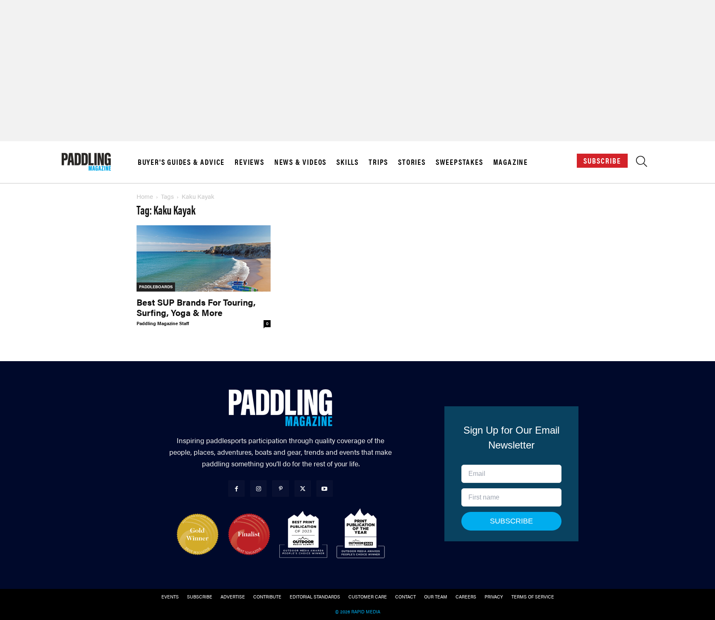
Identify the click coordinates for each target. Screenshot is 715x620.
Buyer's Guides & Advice (181, 162)
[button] (641, 163)
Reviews (249, 162)
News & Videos (300, 162)
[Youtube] (325, 488)
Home (145, 196)
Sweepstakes (459, 162)
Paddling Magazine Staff (163, 323)
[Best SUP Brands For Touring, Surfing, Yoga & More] (204, 258)
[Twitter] (303, 488)
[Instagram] (258, 488)
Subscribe (602, 160)
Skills (347, 162)
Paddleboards (156, 286)
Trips (378, 162)
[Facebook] (236, 488)
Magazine (510, 162)
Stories (412, 162)
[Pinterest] (280, 488)
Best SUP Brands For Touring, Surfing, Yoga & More (196, 307)
